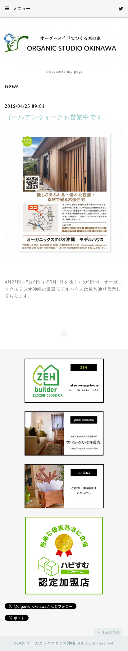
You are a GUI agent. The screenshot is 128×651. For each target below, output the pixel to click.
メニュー (21, 8)
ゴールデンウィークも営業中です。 (57, 117)
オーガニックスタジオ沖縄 (51, 643)
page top (111, 632)
